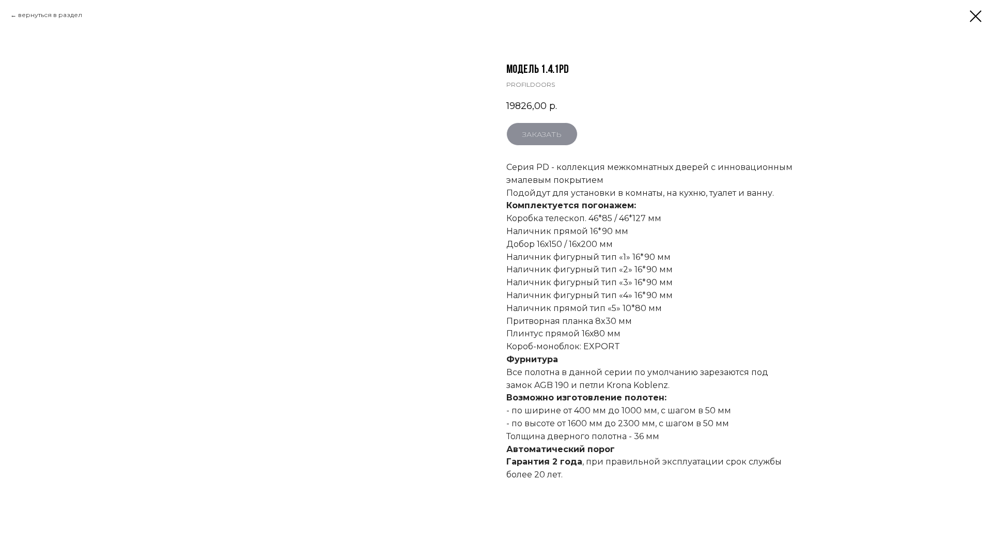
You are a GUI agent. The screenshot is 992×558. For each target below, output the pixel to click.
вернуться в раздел (50, 15)
